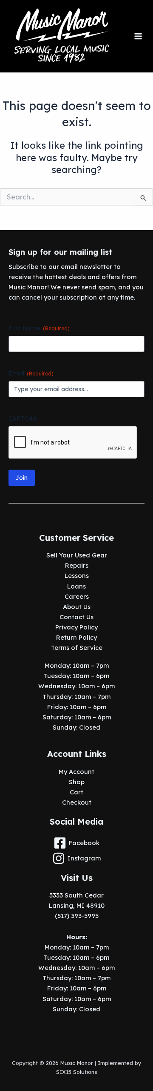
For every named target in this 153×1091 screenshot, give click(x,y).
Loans (76, 586)
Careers (77, 596)
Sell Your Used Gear (76, 555)
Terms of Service (76, 648)
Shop (77, 782)
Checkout (76, 802)
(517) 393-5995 (77, 916)
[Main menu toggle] (138, 36)
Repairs (76, 565)
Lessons (77, 575)
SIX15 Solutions (76, 1071)
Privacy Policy (76, 627)
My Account (76, 772)
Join (22, 478)
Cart (76, 792)
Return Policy (76, 637)
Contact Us (77, 617)
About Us (77, 607)
